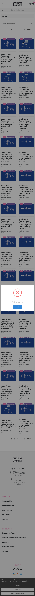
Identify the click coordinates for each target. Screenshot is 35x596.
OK (17, 307)
